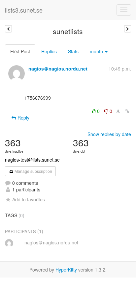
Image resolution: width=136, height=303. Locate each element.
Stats (73, 51)
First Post (20, 51)
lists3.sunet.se (24, 10)
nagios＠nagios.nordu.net (57, 68)
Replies (49, 51)
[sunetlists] (8, 28)
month (97, 51)
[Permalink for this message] (127, 111)
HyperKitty (66, 269)
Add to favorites (28, 199)
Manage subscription (33, 171)
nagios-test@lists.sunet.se (32, 159)
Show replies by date (109, 134)
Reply (22, 117)
